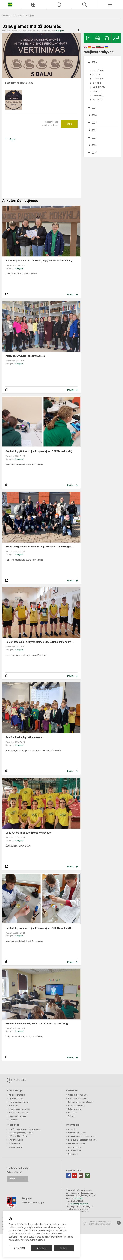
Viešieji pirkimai (15, 1147)
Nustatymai (19, 1248)
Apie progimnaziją (17, 1095)
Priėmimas (13, 1119)
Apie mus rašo (74, 1147)
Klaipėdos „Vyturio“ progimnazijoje (25, 356)
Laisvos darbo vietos (77, 1133)
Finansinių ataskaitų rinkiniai (21, 1133)
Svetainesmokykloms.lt (100, 1224)
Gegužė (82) (98, 83)
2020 (94, 145)
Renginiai (30, 16)
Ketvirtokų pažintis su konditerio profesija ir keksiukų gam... (40, 546)
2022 (94, 130)
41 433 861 (78, 1198)
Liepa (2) (96, 75)
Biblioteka (72, 1112)
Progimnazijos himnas (18, 1112)
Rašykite (13, 1179)
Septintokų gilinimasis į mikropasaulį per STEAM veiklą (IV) (39, 451)
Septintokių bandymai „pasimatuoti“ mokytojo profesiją (37, 1023)
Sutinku (63, 1248)
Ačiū (69, 124)
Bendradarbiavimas (17, 1116)
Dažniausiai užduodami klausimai (82, 1140)
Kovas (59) (97, 91)
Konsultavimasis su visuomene (81, 1136)
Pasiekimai (13, 1105)
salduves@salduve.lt (79, 1204)
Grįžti (12, 139)
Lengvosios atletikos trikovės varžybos (28, 832)
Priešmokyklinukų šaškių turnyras (25, 737)
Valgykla (72, 1116)
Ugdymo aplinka (16, 1098)
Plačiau (70, 294)
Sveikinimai (73, 1154)
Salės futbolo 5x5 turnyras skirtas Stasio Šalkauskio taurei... (40, 642)
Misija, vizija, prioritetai (18, 1102)
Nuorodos (72, 1129)
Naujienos (17, 16)
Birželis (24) (98, 79)
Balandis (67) (99, 87)
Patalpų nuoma (74, 1109)
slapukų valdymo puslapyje (32, 1240)
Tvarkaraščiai (19, 1079)
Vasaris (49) (98, 96)
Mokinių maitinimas (76, 1105)
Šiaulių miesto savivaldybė (33, 1202)
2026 (94, 62)
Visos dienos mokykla (77, 1095)
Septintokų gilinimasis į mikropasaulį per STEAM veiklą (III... (39, 928)
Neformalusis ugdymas (78, 1098)
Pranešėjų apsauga (76, 1143)
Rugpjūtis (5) (99, 70)
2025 (94, 108)
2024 (94, 115)
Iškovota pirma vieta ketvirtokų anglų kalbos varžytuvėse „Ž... (41, 260)
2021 (94, 138)
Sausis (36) (97, 100)
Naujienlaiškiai (74, 1150)
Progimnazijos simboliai (19, 1109)
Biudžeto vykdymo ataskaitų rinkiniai (24, 1129)
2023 (94, 123)
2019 (94, 153)
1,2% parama (14, 1143)
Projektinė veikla (16, 1140)
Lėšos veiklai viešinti (18, 1136)
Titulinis (5, 16)
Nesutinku (41, 1248)
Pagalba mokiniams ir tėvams (81, 1102)
